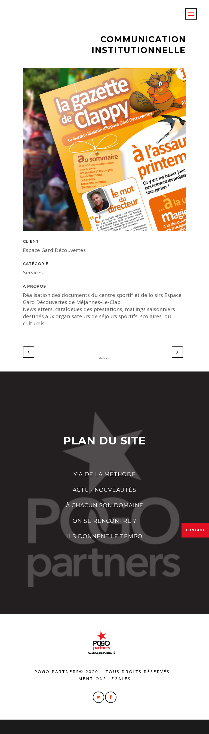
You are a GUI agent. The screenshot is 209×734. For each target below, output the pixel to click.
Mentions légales (104, 678)
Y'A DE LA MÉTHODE (104, 474)
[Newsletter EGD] (104, 152)
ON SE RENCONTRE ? (104, 521)
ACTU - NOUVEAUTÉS (104, 490)
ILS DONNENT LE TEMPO (104, 536)
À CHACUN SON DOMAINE (104, 505)
